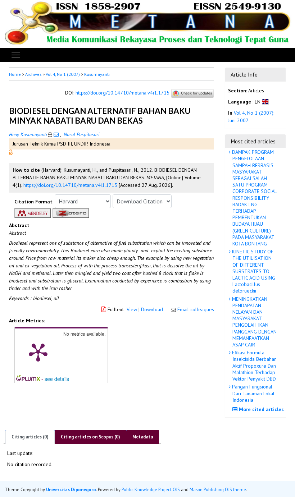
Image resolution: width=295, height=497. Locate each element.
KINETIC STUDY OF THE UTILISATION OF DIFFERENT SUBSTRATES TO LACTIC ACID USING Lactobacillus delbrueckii (253, 271)
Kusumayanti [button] (97, 74)
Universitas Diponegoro (71, 489)
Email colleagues (195, 309)
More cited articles (260, 409)
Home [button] (15, 74)
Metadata (142, 437)
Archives (33, 74)
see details (57, 378)
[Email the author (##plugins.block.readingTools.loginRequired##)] (56, 134)
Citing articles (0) (30, 437)
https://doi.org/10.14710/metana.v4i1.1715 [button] (70, 185)
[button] (11, 151)
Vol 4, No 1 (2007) (63, 74)
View (132, 309)
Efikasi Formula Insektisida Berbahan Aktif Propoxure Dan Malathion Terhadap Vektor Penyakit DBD (254, 365)
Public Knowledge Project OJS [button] (151, 489)
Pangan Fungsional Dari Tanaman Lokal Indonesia (252, 393)
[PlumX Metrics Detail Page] (38, 351)
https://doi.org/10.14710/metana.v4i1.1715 (122, 93)
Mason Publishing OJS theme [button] (218, 489)
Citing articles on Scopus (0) (90, 437)
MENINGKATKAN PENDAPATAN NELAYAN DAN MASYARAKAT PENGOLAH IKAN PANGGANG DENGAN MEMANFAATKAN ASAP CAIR (254, 322)
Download (152, 309)
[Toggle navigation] (16, 55)
